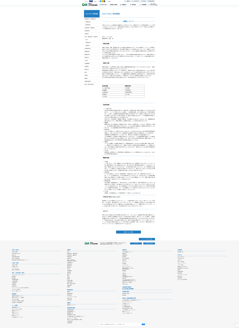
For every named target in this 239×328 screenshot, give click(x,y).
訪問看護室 (14, 282)
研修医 (68, 286)
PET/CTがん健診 (15, 299)
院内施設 (14, 278)
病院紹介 (123, 4)
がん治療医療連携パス (127, 306)
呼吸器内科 (87, 30)
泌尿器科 (87, 66)
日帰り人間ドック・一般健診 (18, 297)
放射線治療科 (88, 81)
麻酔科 (86, 78)
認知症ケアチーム (15, 310)
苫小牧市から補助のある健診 (18, 300)
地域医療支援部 (71, 307)
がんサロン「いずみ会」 (72, 317)
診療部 (69, 249)
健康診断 (14, 294)
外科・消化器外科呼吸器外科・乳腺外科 (71, 260)
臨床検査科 (69, 295)
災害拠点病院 (125, 291)
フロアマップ (125, 264)
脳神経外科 (87, 51)
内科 (68, 251)
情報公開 (124, 278)
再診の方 (14, 255)
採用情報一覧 (180, 251)
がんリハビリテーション (127, 301)
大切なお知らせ (181, 258)
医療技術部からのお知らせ (183, 268)
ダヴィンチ (124, 261)
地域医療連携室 (15, 279)
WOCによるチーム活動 (17, 309)
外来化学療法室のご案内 (127, 308)
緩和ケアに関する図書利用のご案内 (74, 319)
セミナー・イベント (182, 263)
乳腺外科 (88, 45)
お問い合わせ (125, 284)
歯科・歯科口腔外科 (89, 84)
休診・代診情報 (181, 261)
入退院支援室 (15, 281)
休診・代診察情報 (15, 258)
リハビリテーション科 (71, 296)
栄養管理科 (69, 299)
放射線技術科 (70, 293)
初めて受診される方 (16, 253)
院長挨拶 (124, 256)
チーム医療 (15, 305)
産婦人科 (87, 69)
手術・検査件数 (125, 258)
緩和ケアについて (126, 311)
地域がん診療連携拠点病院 (129, 298)
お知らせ (180, 254)
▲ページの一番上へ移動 (147, 239)
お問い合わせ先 (149, 243)
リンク (123, 272)
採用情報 (143, 4)
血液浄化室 (14, 286)
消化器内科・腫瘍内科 (90, 27)
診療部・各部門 (113, 4)
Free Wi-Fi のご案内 (16, 289)
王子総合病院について (127, 251)
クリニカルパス (15, 268)
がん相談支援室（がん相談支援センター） (76, 316)
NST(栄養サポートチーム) (17, 317)
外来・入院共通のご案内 (18, 272)
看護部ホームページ (71, 304)
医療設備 (124, 259)
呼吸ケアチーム (15, 312)
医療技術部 (70, 289)
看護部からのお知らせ (182, 266)
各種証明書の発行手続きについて (129, 280)
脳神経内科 (87, 54)
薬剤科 (68, 291)
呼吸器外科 (88, 42)
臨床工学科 (69, 298)
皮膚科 (86, 75)
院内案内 (14, 276)
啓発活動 (124, 295)
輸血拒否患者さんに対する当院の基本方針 (128, 269)
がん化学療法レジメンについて (128, 309)
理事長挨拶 (124, 255)
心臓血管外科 (88, 48)
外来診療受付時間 (15, 256)
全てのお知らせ (181, 256)
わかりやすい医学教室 (92, 13)
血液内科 (87, 33)
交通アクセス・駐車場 (127, 282)
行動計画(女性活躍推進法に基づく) (127, 276)
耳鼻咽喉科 (87, 63)
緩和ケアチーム (15, 315)
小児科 (86, 60)
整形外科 (87, 57)
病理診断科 (69, 285)
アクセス (136, 243)
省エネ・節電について (16, 290)
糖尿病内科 (88, 24)
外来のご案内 (15, 249)
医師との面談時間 (15, 269)
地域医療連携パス (71, 311)
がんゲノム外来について (127, 313)
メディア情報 (180, 264)
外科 (87, 39)
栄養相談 (14, 284)
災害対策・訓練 (125, 293)
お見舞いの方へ (15, 266)
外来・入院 (103, 4)
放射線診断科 (70, 282)
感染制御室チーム (15, 307)
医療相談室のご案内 (71, 314)
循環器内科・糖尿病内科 (72, 253)
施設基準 (124, 253)
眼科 (86, 72)
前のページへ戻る (128, 232)
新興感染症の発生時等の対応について (20, 259)
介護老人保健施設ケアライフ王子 (153, 4)
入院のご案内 (15, 263)
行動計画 (124, 273)
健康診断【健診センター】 (17, 295)
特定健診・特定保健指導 (17, 302)
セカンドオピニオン (126, 266)
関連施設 (124, 270)
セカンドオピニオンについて (18, 274)
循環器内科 (88, 21)
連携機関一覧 (70, 313)
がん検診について (126, 303)
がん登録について (126, 305)
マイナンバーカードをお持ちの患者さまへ (21, 287)
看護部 (133, 4)
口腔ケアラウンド (15, 313)
